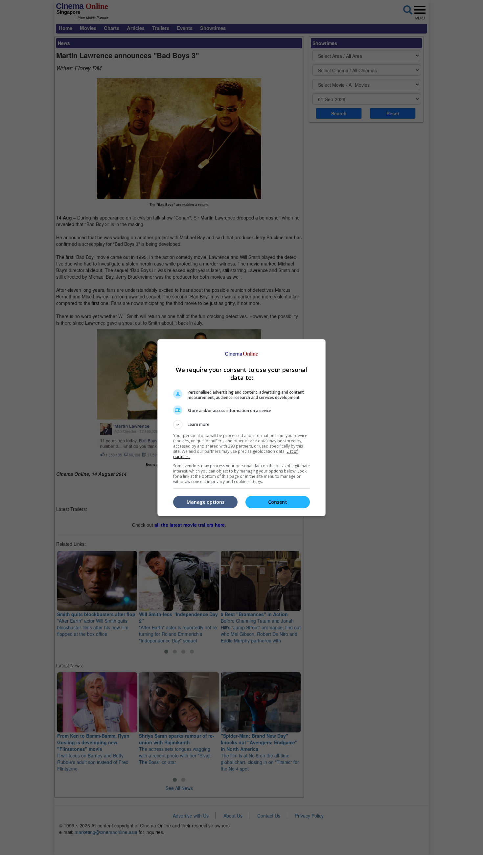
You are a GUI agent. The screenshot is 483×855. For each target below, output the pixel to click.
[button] (241, 424)
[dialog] (241, 427)
